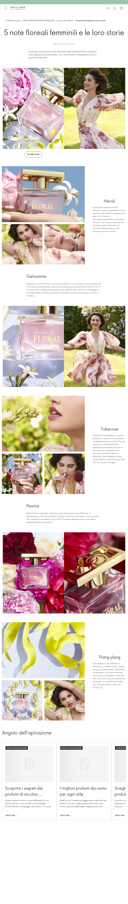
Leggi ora (10, 815)
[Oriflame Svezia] (18, 8)
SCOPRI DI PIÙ (33, 154)
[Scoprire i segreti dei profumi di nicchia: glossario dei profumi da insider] (29, 781)
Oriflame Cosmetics (13, 20)
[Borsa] (121, 8)
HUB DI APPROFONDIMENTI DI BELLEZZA (39, 20)
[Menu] (6, 8)
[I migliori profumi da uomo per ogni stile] (84, 781)
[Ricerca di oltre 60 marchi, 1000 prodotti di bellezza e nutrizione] (108, 8)
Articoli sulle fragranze (65, 20)
